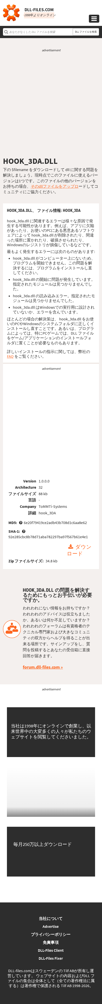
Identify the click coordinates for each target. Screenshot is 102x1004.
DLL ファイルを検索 (86, 31)
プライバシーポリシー (51, 934)
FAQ (10, 356)
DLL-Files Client (51, 950)
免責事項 (51, 942)
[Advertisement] (51, 104)
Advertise (51, 926)
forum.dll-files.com (41, 667)
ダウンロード (79, 550)
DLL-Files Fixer (51, 958)
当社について (51, 918)
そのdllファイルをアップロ (54, 186)
